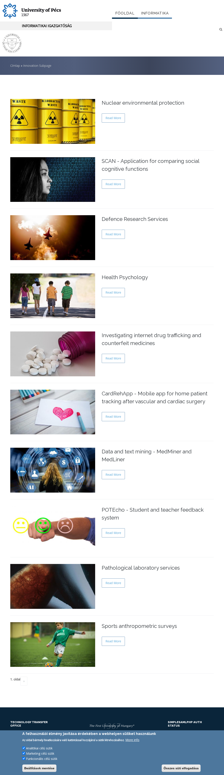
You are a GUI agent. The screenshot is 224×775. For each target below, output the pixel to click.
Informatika (155, 13)
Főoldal (125, 13)
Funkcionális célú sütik (41, 759)
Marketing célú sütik (40, 753)
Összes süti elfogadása (181, 768)
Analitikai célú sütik (39, 748)
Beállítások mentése (39, 768)
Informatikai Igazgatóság (47, 25)
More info (132, 740)
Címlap (15, 65)
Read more (113, 118)
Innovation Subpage (37, 65)
